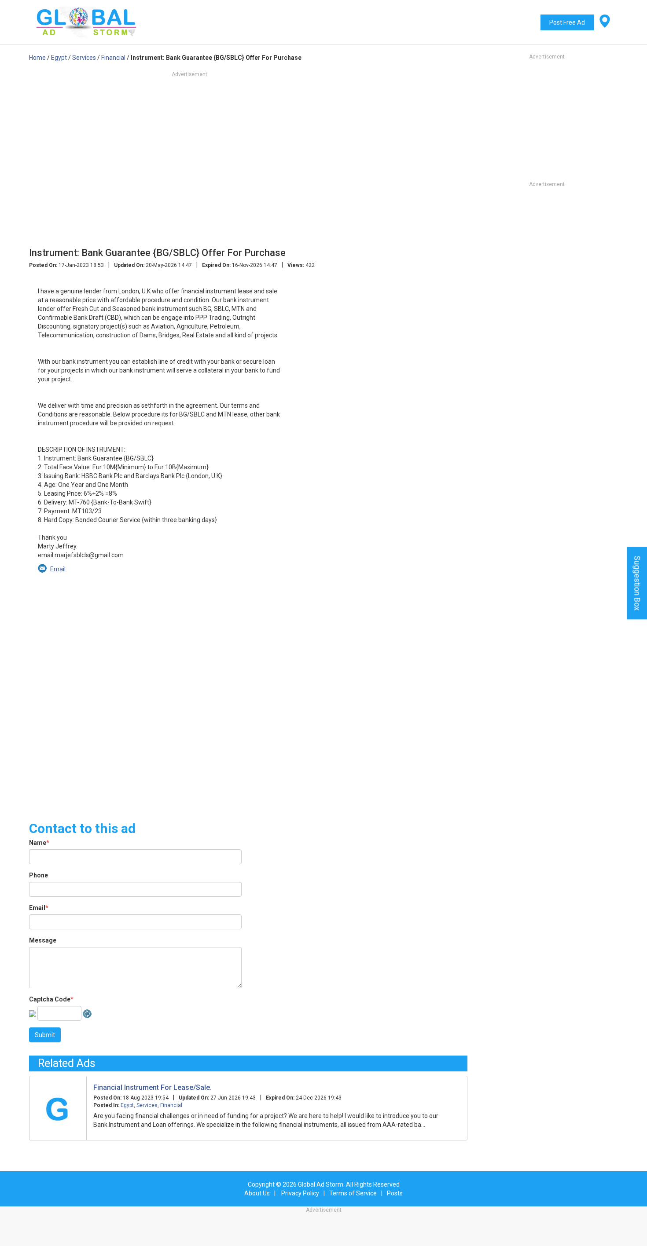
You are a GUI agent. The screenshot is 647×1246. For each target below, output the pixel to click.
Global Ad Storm (320, 1184)
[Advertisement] (248, 180)
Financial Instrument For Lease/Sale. (152, 1087)
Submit (45, 1034)
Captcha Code (51, 999)
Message (42, 940)
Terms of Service (353, 1193)
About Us (257, 1193)
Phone (38, 875)
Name (39, 842)
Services (147, 1105)
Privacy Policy (300, 1193)
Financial (171, 1105)
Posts (395, 1193)
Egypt (127, 1105)
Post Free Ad (567, 22)
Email (38, 907)
